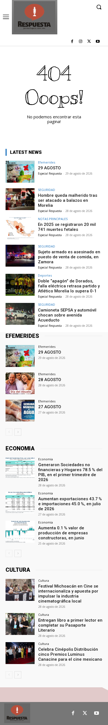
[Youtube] (97, 41)
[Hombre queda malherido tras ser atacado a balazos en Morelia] (20, 199)
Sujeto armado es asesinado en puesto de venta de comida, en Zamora (69, 256)
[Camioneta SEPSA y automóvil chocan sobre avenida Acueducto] (20, 314)
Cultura (43, 580)
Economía (45, 459)
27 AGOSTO (49, 406)
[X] (89, 41)
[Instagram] (80, 41)
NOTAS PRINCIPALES (53, 218)
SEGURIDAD (46, 189)
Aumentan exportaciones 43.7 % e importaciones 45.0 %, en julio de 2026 (70, 503)
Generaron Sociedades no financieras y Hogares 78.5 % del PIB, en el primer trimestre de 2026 (70, 472)
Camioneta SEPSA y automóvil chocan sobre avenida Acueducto (67, 315)
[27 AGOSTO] (20, 411)
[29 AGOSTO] (20, 172)
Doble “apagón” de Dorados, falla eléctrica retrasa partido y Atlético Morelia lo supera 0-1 (69, 286)
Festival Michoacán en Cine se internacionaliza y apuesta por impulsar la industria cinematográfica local (68, 594)
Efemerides (46, 162)
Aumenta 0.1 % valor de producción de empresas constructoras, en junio (63, 532)
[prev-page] (9, 432)
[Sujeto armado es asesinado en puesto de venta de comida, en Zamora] (20, 256)
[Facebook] (72, 41)
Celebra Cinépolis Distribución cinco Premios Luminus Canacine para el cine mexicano (70, 654)
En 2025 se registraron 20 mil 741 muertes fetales (67, 227)
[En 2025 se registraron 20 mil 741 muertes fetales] (20, 228)
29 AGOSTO (49, 167)
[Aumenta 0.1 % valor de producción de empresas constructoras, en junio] (20, 532)
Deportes (45, 275)
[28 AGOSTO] (20, 383)
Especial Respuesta (50, 173)
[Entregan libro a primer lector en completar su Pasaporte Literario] (20, 624)
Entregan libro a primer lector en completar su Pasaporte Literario (70, 625)
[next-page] (17, 432)
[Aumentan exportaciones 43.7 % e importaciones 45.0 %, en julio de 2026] (20, 503)
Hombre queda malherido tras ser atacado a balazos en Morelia (67, 200)
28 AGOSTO (49, 379)
